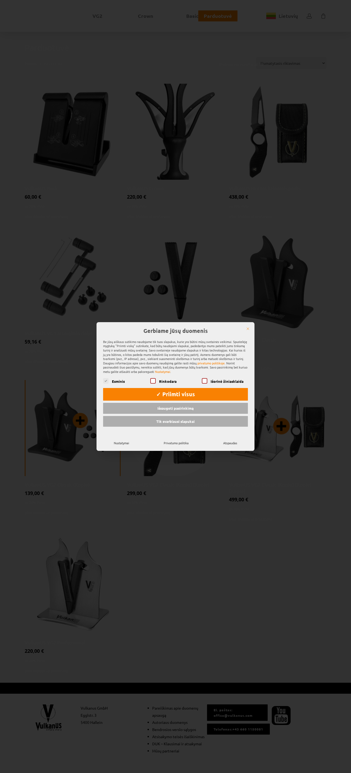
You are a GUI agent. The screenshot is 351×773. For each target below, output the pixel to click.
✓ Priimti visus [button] (175, 394)
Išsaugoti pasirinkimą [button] (175, 408)
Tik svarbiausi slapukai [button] (175, 421)
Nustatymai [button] (162, 371)
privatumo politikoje (211, 363)
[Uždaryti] (248, 328)
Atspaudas (230, 443)
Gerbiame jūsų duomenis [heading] (175, 331)
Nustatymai (121, 443)
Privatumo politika (176, 443)
